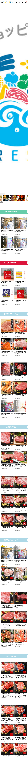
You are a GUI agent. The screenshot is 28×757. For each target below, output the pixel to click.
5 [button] (18, 204)
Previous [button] (3, 194)
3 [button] (14, 204)
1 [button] (10, 204)
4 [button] (16, 204)
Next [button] (2, 201)
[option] (14, 198)
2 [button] (12, 204)
